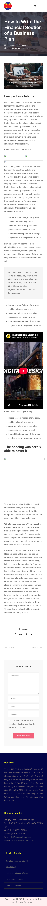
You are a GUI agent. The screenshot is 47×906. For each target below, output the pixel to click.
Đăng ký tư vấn (11, 867)
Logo (9, 48)
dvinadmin (12, 45)
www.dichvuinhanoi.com (23, 840)
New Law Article (23, 149)
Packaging (16, 48)
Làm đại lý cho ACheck (14, 879)
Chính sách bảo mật (13, 885)
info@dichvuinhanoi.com (21, 837)
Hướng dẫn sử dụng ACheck (17, 873)
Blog (24, 45)
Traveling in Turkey (24, 411)
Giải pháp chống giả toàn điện (17, 861)
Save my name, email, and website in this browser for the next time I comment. (21, 724)
